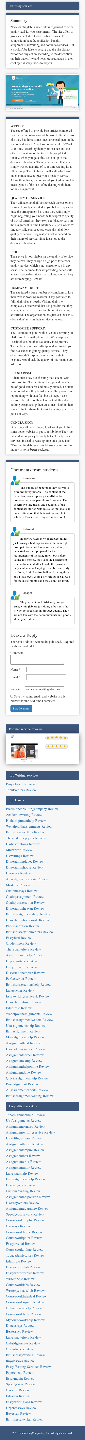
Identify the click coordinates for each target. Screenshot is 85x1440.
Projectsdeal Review (20, 783)
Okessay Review (17, 1390)
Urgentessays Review (21, 1407)
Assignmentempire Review (25, 1149)
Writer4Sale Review (20, 1278)
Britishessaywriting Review (25, 1354)
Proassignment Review (22, 1084)
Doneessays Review (20, 1325)
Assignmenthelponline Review (28, 1066)
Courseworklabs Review (23, 1284)
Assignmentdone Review (24, 1072)
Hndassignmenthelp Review (26, 820)
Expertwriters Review (21, 961)
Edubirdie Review (19, 1007)
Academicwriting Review (24, 814)
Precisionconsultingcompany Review (32, 808)
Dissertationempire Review (25, 972)
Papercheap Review (20, 1372)
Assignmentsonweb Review (25, 1126)
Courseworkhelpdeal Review (26, 1296)
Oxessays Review (18, 1226)
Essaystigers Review (20, 1184)
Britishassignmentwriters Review (29, 1019)
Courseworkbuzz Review (23, 1313)
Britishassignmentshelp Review (28, 914)
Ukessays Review (18, 873)
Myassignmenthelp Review (25, 1037)
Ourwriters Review (19, 1349)
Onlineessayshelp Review (24, 1308)
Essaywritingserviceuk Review (28, 996)
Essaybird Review (18, 937)
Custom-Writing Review (23, 1190)
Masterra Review (18, 884)
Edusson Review (18, 1395)
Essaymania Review (20, 1378)
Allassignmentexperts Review (27, 879)
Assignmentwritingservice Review (30, 1132)
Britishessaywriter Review (24, 1419)
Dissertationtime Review (23, 1001)
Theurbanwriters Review (23, 949)
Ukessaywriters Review (22, 1202)
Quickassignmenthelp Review (27, 1078)
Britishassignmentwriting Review (30, 1095)
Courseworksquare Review (25, 1302)
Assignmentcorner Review (25, 1054)
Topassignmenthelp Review (25, 1114)
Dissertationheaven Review (25, 908)
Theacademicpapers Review (26, 837)
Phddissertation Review (23, 925)
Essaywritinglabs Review (24, 1401)
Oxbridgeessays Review (23, 1343)
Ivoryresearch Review (21, 966)
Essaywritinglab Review (23, 1266)
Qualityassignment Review (25, 896)
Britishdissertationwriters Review (29, 931)
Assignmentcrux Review (23, 1161)
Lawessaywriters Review (23, 1337)
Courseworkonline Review (24, 1249)
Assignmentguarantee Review (27, 1208)
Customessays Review (22, 890)
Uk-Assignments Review (23, 1120)
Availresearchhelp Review (24, 955)
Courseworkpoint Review (24, 1237)
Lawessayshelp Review (22, 1173)
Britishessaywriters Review (25, 832)
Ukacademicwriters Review (25, 1048)
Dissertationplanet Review (24, 861)
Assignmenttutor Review (23, 1167)
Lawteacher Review (20, 990)
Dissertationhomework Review (28, 919)
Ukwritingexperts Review (24, 1138)
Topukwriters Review (21, 789)
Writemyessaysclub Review (25, 1290)
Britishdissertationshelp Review (28, 984)
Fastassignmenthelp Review (25, 1179)
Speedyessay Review (20, 1384)
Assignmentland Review (23, 1043)
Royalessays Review (20, 1360)
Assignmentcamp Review (24, 1060)
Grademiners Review (21, 943)
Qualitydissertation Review (25, 902)
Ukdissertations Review (23, 843)
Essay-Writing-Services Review (28, 1366)
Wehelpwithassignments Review (29, 826)
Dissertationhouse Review (24, 867)
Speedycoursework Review (25, 1214)
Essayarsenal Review (21, 1243)
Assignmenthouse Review (24, 1144)
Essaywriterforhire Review (25, 1272)
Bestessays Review (19, 1331)
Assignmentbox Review (23, 1155)
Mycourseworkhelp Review (25, 1319)
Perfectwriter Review (21, 978)
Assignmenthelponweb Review (28, 1196)
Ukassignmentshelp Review (25, 1025)
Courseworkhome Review (24, 1231)
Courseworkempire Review (25, 1220)
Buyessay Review (18, 1413)
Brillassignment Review (23, 1031)
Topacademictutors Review (25, 1255)
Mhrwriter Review (19, 849)
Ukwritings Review (20, 855)
